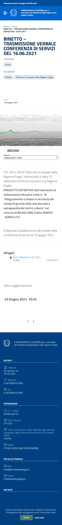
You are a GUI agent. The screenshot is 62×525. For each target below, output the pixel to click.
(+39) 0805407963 (13, 383)
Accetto (26, 517)
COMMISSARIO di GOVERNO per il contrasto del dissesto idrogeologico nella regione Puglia (39, 12)
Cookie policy (39, 517)
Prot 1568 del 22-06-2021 (27, 257)
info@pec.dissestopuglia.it (16, 469)
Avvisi (14, 26)
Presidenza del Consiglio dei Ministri (20, 3)
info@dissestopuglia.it (15, 479)
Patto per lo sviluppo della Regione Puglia (34, 77)
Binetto (8, 77)
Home (6, 26)
